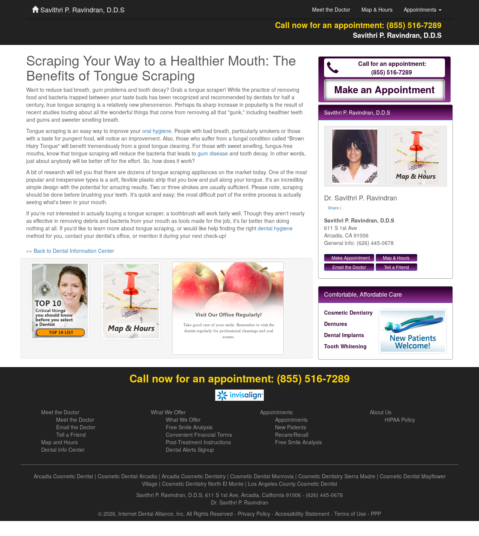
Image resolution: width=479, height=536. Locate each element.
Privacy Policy (254, 513)
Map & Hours (377, 9)
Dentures (335, 323)
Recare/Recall (291, 434)
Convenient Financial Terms (199, 434)
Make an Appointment (384, 89)
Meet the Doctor (331, 9)
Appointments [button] (421, 9)
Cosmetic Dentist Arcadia (127, 476)
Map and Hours (59, 442)
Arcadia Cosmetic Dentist (63, 476)
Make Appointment (351, 257)
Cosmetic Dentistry (348, 312)
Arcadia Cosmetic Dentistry (194, 476)
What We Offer (168, 412)
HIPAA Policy (400, 419)
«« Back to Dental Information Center (70, 250)
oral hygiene (156, 130)
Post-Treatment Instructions (198, 442)
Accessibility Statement (302, 513)
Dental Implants (344, 335)
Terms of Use (350, 513)
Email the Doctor (349, 267)
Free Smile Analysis (189, 427)
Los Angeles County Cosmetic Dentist (292, 483)
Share (333, 208)
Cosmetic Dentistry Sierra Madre (336, 476)
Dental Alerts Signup (190, 449)
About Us (380, 412)
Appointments (276, 412)
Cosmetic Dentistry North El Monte (203, 483)
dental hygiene (275, 228)
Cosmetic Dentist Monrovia (262, 476)
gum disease (213, 153)
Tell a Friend (396, 267)
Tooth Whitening (345, 346)
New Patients (290, 427)
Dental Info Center (63, 449)
